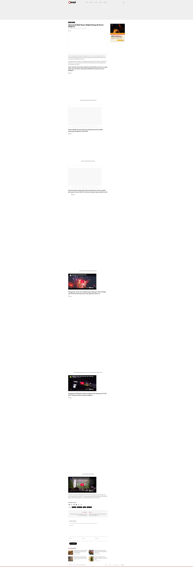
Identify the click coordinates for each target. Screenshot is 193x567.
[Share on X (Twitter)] (72, 505)
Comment (71, 525)
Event (73, 22)
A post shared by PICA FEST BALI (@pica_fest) (79, 187)
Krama (100, 2)
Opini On (105, 2)
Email (83, 538)
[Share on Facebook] (69, 505)
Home (87, 2)
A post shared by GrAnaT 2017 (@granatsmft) (79, 126)
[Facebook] (122, 565)
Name (70, 538)
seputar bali (89, 507)
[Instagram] (124, 565)
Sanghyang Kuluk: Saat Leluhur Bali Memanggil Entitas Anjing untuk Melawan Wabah (80, 551)
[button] (91, 2)
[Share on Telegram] (81, 505)
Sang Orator (71, 28)
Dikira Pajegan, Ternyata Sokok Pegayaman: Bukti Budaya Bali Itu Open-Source (100, 551)
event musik (80, 507)
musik (84, 507)
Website (97, 538)
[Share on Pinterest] (74, 505)
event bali (74, 507)
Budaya (91, 2)
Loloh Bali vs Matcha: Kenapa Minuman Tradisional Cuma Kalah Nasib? (100, 558)
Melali (96, 2)
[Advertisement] (96, 12)
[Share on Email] (76, 505)
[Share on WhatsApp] (79, 505)
